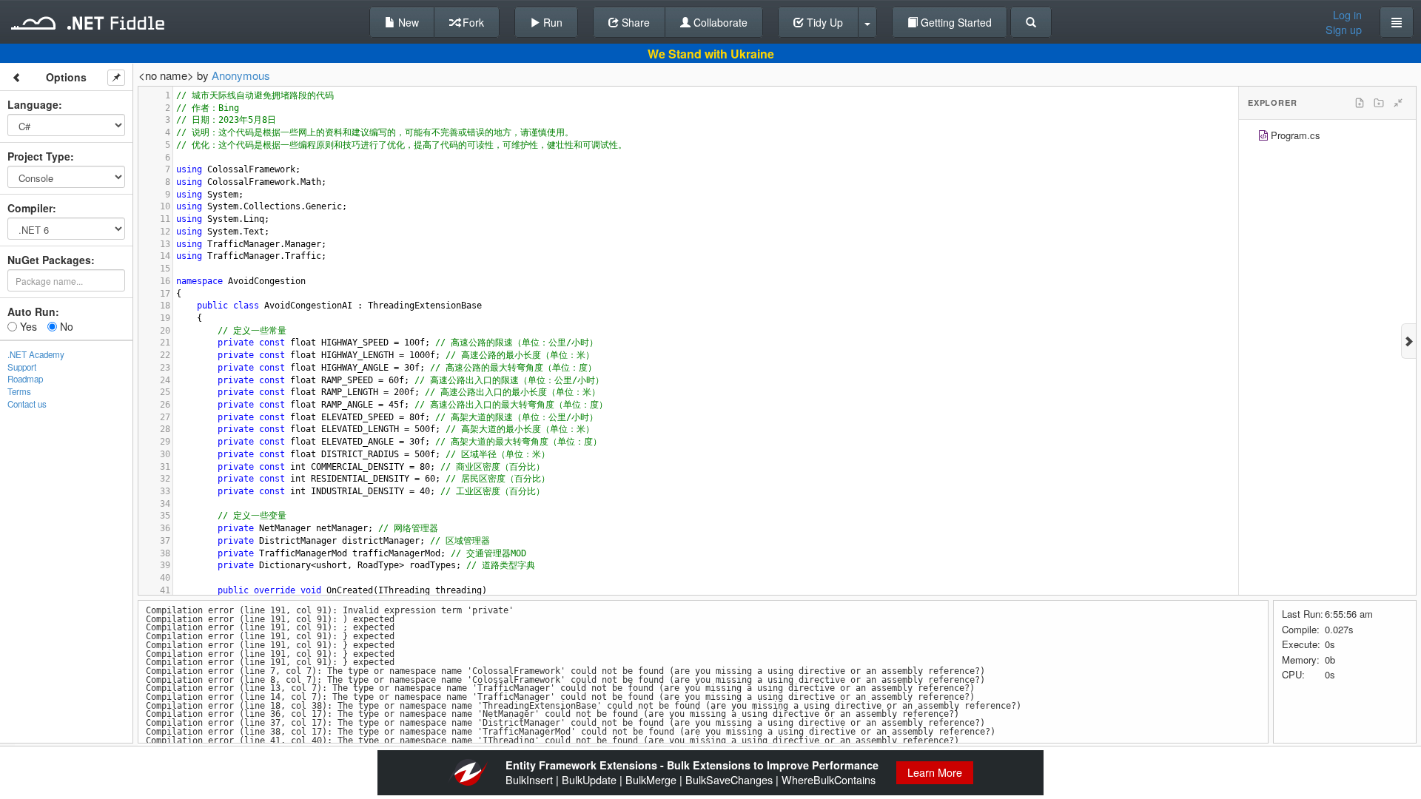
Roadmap (25, 379)
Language (32, 104)
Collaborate (719, 22)
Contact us (27, 404)
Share (634, 22)
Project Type (38, 156)
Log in (1347, 14)
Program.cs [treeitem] (1295, 135)
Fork (472, 22)
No (65, 326)
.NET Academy (35, 354)
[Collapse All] (1398, 103)
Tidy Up (823, 22)
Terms (19, 391)
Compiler (30, 207)
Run (551, 22)
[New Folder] (1379, 103)
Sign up (1344, 29)
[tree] (1327, 137)
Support (21, 367)
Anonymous (241, 75)
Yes (27, 326)
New (407, 22)
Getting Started (955, 22)
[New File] (1359, 103)
